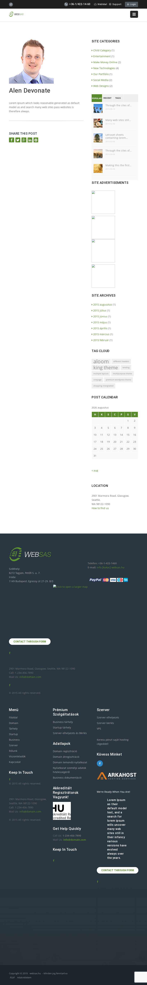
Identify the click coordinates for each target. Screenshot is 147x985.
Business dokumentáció (67, 777)
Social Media (100, 80)
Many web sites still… (118, 120)
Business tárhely (63, 722)
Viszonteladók (17, 756)
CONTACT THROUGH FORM (29, 641)
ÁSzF (12, 977)
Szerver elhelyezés (108, 717)
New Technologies (104, 68)
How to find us (100, 508)
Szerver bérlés (105, 723)
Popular (97, 98)
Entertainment (102, 56)
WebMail (102, 4)
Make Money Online (105, 62)
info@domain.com (30, 677)
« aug (95, 470)
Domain (13, 723)
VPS (99, 728)
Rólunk (13, 751)
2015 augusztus (102, 304)
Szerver (13, 745)
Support (116, 4)
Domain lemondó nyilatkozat (70, 762)
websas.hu (35, 973)
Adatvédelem (24, 977)
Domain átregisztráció (66, 756)
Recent (107, 98)
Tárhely (13, 728)
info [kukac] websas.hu (110, 567)
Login (132, 4)
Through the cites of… (118, 105)
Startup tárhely (62, 727)
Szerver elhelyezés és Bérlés (70, 733)
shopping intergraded (103, 386)
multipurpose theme (122, 373)
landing (125, 367)
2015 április (100, 328)
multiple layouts (100, 373)
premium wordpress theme (118, 379)
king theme (105, 367)
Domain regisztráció (65, 751)
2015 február (101, 340)
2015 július (99, 310)
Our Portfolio (101, 74)
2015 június (100, 316)
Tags (118, 98)
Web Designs (101, 86)
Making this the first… (118, 165)
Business (14, 739)
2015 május (100, 322)
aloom (101, 361)
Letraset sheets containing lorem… (116, 136)
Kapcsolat (15, 762)
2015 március (101, 334)
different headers (121, 361)
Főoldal (13, 717)
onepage (97, 379)
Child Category (102, 50)
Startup (13, 734)
